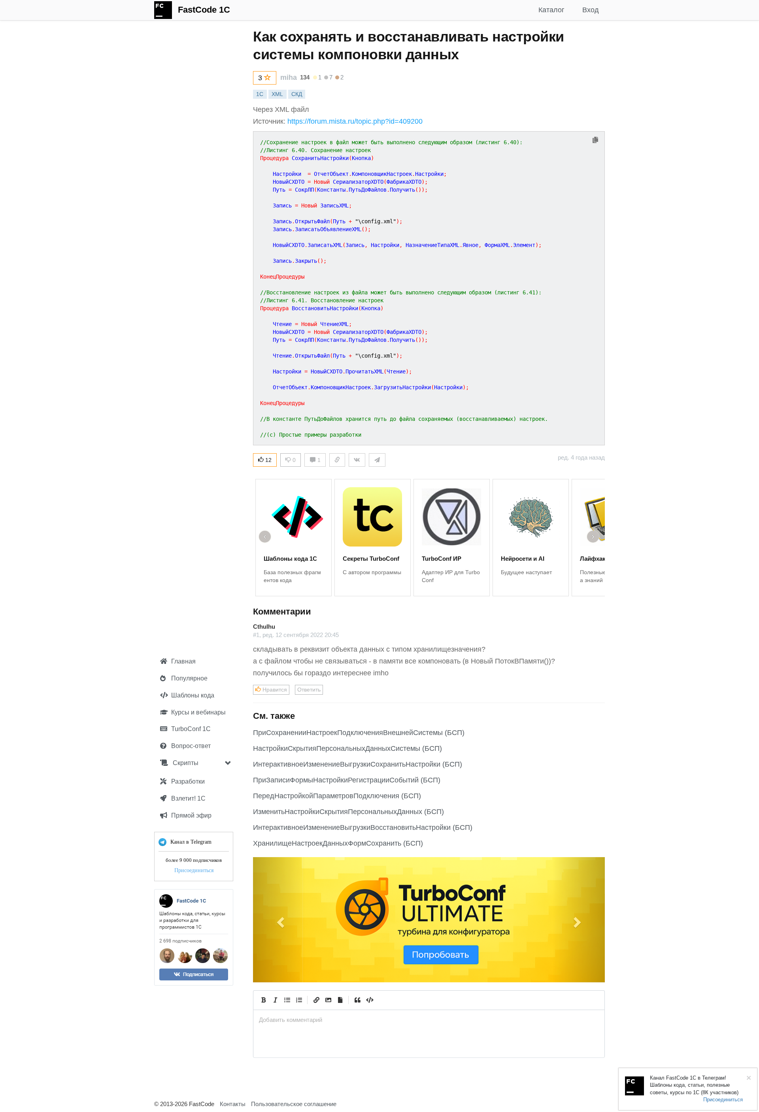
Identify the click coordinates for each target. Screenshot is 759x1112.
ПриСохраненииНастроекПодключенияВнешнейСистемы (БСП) (358, 733)
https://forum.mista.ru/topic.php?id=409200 (355, 121)
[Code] (369, 1000)
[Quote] (357, 1000)
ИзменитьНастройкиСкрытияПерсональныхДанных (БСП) (348, 812)
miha (288, 77)
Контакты (232, 1104)
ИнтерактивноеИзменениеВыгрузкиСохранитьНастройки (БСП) (357, 764)
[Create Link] (316, 1000)
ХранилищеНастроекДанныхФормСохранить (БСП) (338, 843)
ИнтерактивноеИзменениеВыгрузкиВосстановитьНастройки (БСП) (362, 827)
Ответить (309, 689)
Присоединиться (193, 870)
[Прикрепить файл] (340, 1000)
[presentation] (428, 1020)
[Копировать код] (595, 140)
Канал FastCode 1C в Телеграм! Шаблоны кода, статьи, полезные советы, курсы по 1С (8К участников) (694, 1085)
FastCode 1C (204, 10)
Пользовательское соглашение (293, 1104)
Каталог (551, 10)
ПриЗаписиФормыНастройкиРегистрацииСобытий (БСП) (346, 780)
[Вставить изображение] (328, 1000)
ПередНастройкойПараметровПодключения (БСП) (337, 796)
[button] (279, 919)
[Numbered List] (299, 1000)
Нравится (274, 689)
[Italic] (275, 1000)
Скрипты (184, 763)
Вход (590, 10)
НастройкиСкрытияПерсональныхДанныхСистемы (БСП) (347, 748)
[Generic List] (287, 1000)
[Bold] (263, 1000)
